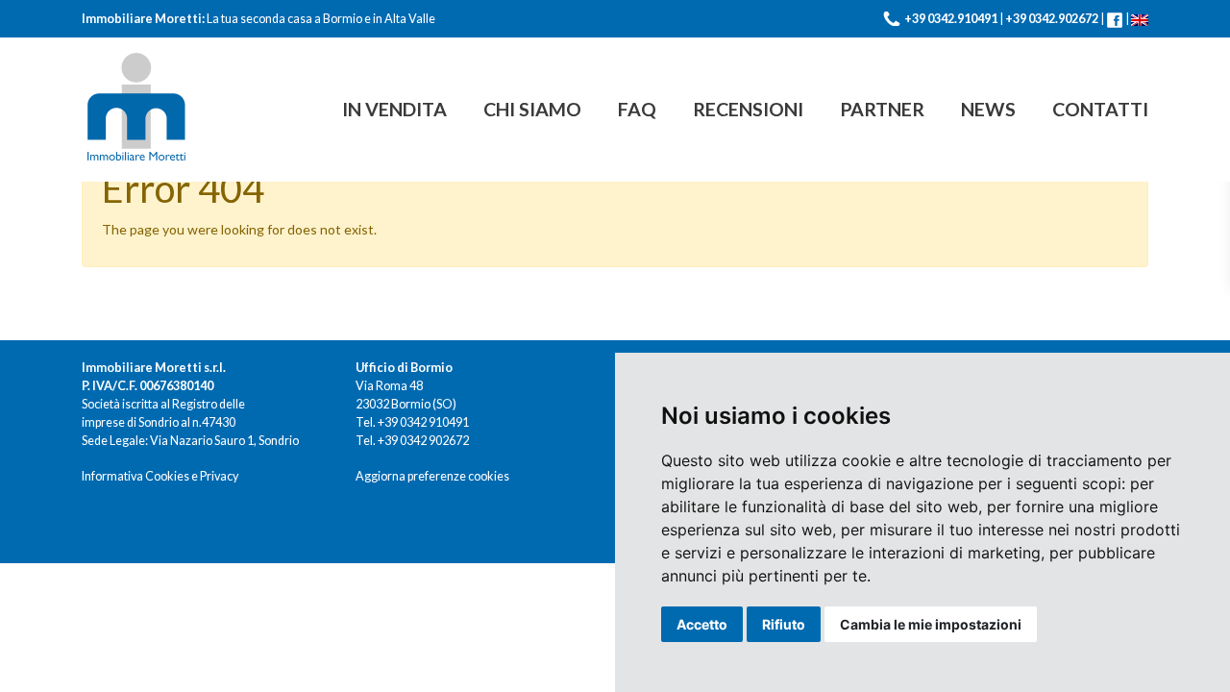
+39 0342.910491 (950, 19)
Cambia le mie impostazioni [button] (930, 624)
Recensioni (748, 109)
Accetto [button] (701, 624)
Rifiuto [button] (783, 624)
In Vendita (394, 109)
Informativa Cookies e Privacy (160, 476)
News (988, 109)
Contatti (1100, 109)
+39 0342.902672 (1051, 19)
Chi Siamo (532, 109)
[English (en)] (1139, 19)
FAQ (637, 109)
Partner (882, 109)
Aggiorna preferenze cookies (432, 476)
